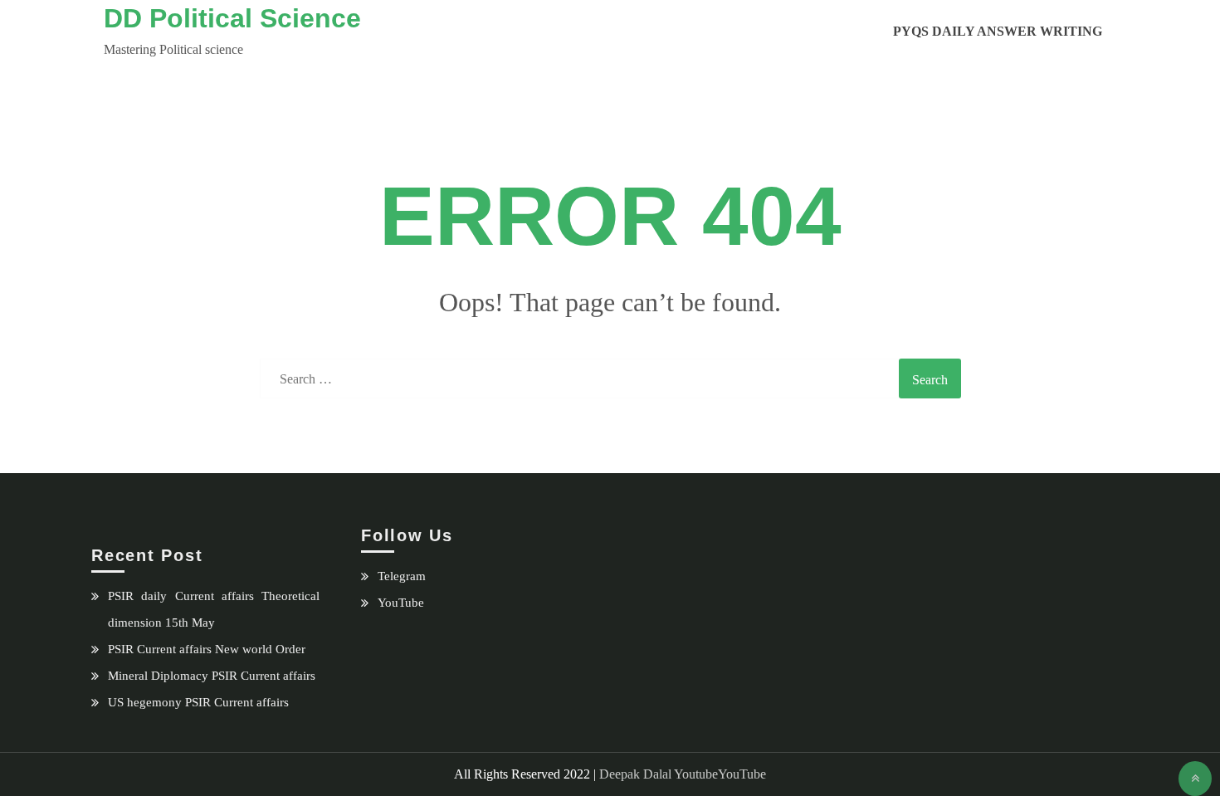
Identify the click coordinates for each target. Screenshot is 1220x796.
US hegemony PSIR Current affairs (198, 702)
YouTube (401, 602)
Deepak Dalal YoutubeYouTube (682, 774)
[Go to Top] (1195, 778)
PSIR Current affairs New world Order (206, 649)
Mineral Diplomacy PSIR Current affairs (211, 675)
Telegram (402, 576)
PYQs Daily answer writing (997, 31)
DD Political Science (232, 18)
